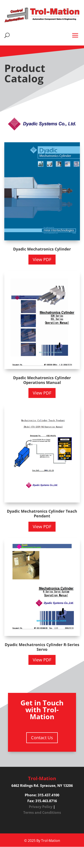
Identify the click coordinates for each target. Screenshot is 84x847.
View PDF (42, 259)
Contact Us (42, 738)
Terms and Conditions (42, 812)
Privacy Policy (40, 806)
